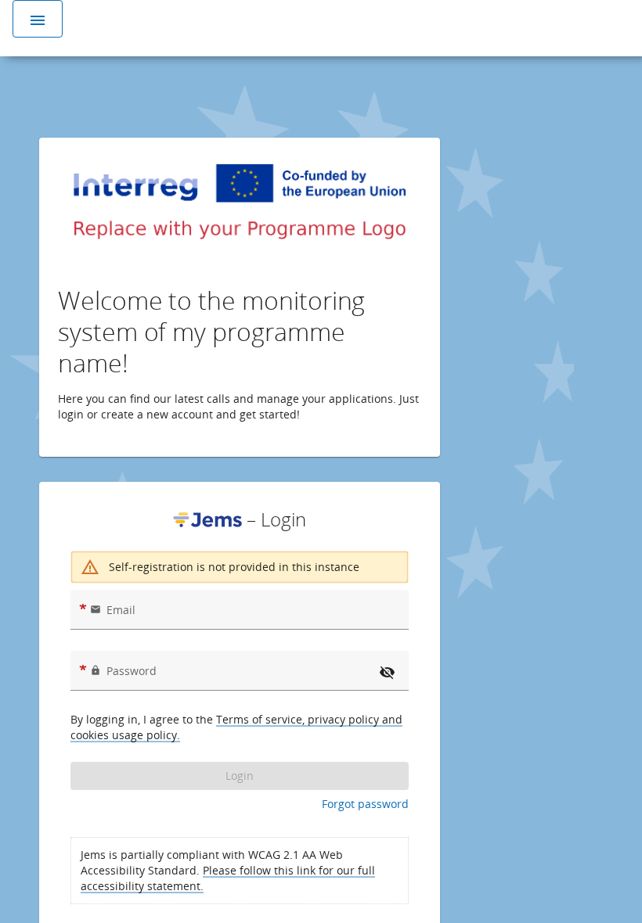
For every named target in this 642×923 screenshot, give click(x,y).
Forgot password (365, 803)
